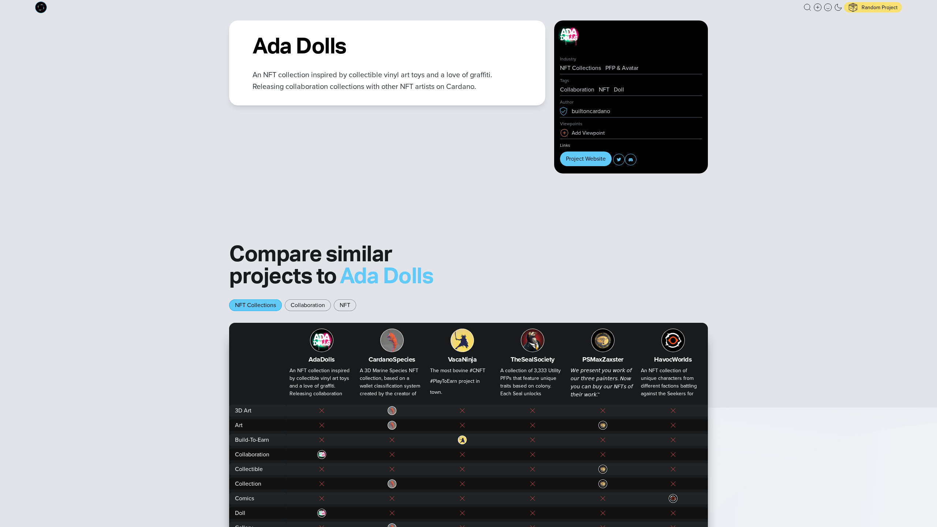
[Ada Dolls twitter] (619, 159)
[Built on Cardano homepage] (41, 7)
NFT (345, 305)
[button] (807, 7)
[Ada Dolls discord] (631, 159)
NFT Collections (255, 305)
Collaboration (308, 305)
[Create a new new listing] (817, 7)
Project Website (586, 158)
